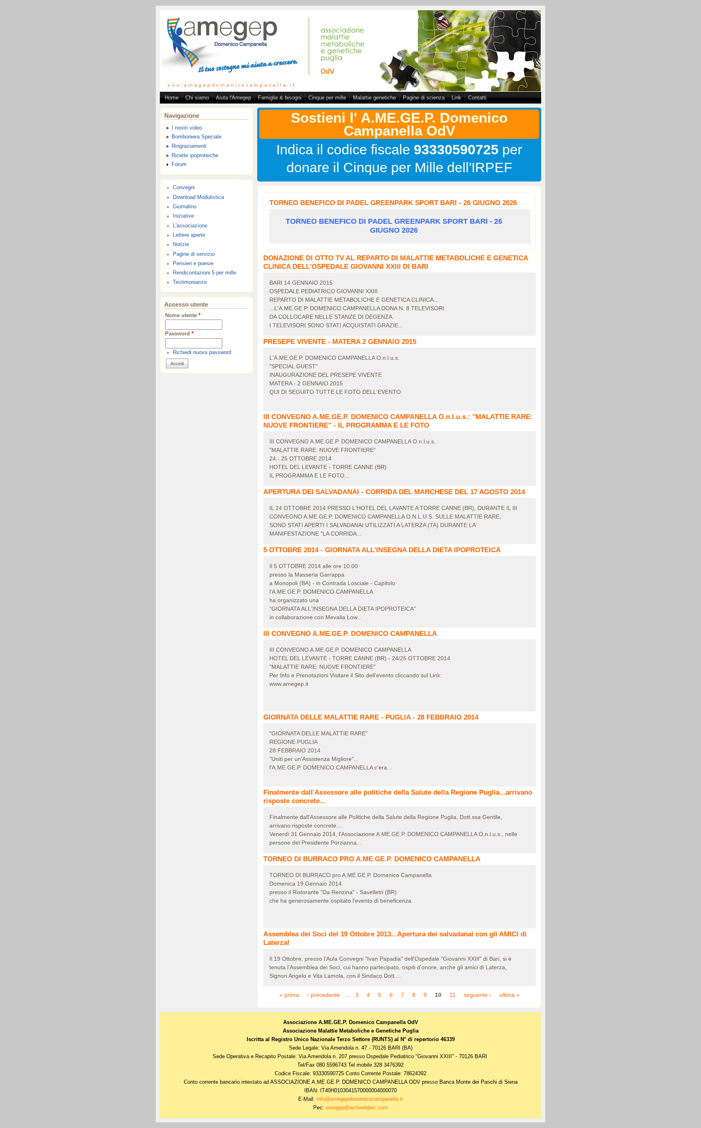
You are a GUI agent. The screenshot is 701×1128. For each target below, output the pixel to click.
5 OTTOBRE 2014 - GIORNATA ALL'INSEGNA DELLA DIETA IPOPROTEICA (382, 550)
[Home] (350, 89)
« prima (289, 995)
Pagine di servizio (194, 254)
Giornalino (184, 207)
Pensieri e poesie (193, 263)
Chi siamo (197, 98)
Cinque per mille (327, 98)
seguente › (477, 995)
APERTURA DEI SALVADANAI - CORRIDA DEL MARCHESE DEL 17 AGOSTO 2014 (394, 492)
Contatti (477, 98)
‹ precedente (323, 995)
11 (452, 995)
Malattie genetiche (374, 98)
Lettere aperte (189, 235)
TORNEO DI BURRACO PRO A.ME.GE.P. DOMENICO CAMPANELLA (371, 859)
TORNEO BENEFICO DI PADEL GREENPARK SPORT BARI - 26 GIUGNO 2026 (393, 203)
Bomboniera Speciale (196, 137)
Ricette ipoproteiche (195, 155)
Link (456, 98)
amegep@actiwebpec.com (357, 1108)
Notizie (181, 244)
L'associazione (190, 226)
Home (171, 98)
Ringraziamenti (189, 146)
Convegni (184, 187)
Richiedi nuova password (202, 352)
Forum (179, 164)
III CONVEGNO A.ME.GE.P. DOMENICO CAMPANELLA (350, 633)
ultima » (509, 995)
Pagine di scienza (424, 98)
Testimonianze (190, 282)
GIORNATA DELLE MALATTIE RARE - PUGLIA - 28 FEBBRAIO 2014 (370, 717)
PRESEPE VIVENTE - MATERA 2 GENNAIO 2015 (339, 342)
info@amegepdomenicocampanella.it (359, 1099)
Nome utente (182, 315)
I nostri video (187, 128)
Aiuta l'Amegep (233, 98)
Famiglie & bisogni (279, 98)
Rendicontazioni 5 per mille (204, 273)
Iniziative (183, 216)
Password (179, 334)
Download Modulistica (198, 197)
